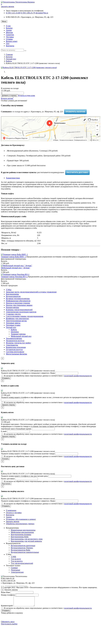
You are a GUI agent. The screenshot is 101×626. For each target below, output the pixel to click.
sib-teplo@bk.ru (41, 13)
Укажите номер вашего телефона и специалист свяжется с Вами (28, 373)
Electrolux (15, 332)
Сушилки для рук (13, 314)
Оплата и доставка (14, 513)
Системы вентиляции (15, 352)
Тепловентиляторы (14, 338)
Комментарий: (7, 606)
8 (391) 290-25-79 (28, 13)
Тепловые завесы (13, 323)
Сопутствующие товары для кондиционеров (24, 316)
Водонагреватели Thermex (22, 548)
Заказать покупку (8, 405)
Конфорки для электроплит (17, 318)
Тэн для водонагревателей (22, 563)
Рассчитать (6, 484)
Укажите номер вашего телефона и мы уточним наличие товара (28, 454)
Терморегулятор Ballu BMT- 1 (13, 257)
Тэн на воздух (17, 561)
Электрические (17, 572)
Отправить (6, 378)
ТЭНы (8, 290)
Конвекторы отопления (16, 347)
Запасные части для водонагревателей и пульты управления (31, 292)
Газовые (14, 568)
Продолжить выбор (9, 624)
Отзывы (9, 39)
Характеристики (13, 178)
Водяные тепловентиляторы (18, 298)
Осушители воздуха (14, 349)
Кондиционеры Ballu (19, 537)
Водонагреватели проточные (23, 546)
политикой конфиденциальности (78, 376)
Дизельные (15, 570)
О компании (11, 510)
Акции (9, 30)
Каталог (9, 28)
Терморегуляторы (18, 334)
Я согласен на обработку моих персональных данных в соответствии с (47, 376)
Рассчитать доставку (77, 172)
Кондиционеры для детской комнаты (26, 541)
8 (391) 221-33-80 (13, 13)
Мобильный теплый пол (21, 336)
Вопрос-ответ (11, 41)
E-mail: (4, 431)
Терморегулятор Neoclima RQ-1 (14, 277)
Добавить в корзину (9, 95)
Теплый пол (11, 59)
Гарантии (10, 35)
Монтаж (9, 32)
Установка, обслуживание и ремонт (21, 519)
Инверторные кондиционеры (23, 530)
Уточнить (5, 459)
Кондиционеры (12, 294)
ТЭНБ (13, 557)
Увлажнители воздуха (15, 341)
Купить (4, 261)
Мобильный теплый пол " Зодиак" (15, 268)
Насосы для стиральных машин (19, 305)
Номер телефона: (8, 595)
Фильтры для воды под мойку (18, 343)
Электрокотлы (12, 345)
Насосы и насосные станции (18, 303)
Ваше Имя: (5, 592)
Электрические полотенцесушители (21, 312)
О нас (8, 26)
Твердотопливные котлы (16, 321)
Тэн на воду (16, 559)
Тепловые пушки (13, 325)
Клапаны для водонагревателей (19, 310)
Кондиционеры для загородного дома (26, 539)
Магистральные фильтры (16, 354)
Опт (7, 43)
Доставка (10, 37)
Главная (9, 54)
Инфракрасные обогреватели (18, 301)
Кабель (9, 61)
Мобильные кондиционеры (22, 532)
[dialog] (26, 95)
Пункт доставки (8, 479)
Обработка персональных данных (20, 524)
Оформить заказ (7, 622)
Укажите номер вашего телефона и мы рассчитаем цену (24, 476)
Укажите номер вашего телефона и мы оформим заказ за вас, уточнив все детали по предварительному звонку (47, 397)
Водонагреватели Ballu (20, 550)
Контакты (10, 46)
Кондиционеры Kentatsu (21, 534)
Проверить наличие (75, 112)
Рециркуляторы (12, 307)
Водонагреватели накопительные (25, 552)
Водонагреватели (13, 296)
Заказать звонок (12, 521)
